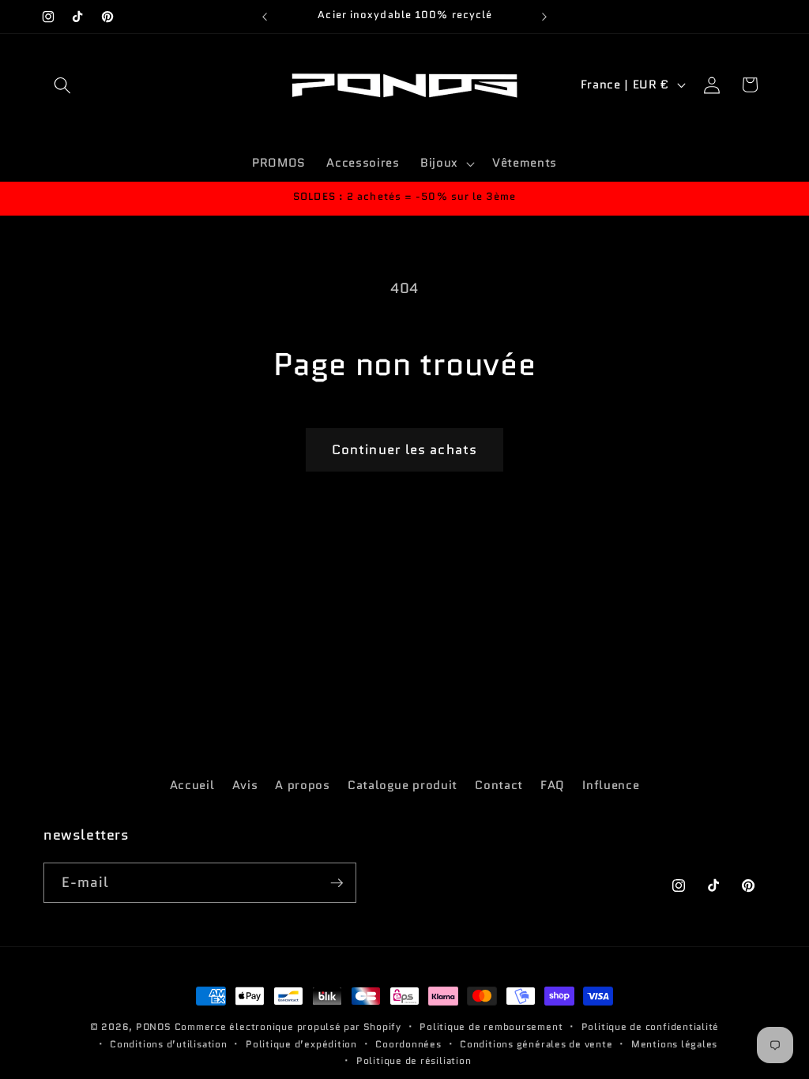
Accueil (192, 785)
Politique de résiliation (413, 1060)
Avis (245, 785)
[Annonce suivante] (544, 16)
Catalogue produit (402, 785)
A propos (302, 785)
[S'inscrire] (337, 883)
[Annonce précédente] (264, 16)
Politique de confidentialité (650, 1026)
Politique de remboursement (491, 1026)
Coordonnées (408, 1044)
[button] (62, 84)
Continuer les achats (404, 449)
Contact (499, 785)
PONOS (153, 1026)
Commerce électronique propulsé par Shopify (288, 1026)
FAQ (552, 785)
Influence (610, 785)
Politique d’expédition (301, 1044)
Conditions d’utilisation (168, 1044)
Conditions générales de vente (536, 1044)
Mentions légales (674, 1044)
